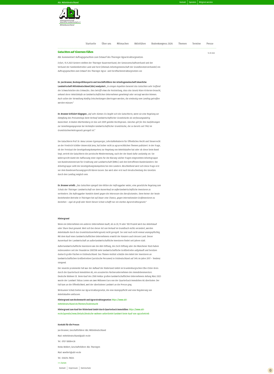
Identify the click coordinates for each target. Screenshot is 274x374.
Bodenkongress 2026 (162, 43)
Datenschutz (86, 368)
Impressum (73, 368)
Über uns (106, 43)
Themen (182, 43)
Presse (209, 43)
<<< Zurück (62, 363)
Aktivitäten (140, 43)
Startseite (91, 43)
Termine (196, 43)
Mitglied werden (206, 2)
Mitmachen (123, 43)
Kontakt (183, 2)
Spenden (192, 2)
